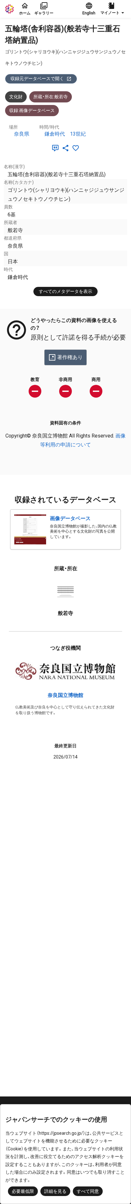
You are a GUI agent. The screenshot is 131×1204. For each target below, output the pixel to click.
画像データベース (70, 518)
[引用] (57, 148)
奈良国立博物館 (65, 695)
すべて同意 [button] (88, 1191)
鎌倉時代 (55, 134)
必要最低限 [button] (23, 1191)
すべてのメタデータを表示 (65, 291)
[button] (113, 9)
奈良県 (21, 134)
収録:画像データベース (32, 110)
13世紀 (78, 134)
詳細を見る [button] (55, 1191)
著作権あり (70, 357)
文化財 (16, 96)
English (88, 13)
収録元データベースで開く (37, 78)
